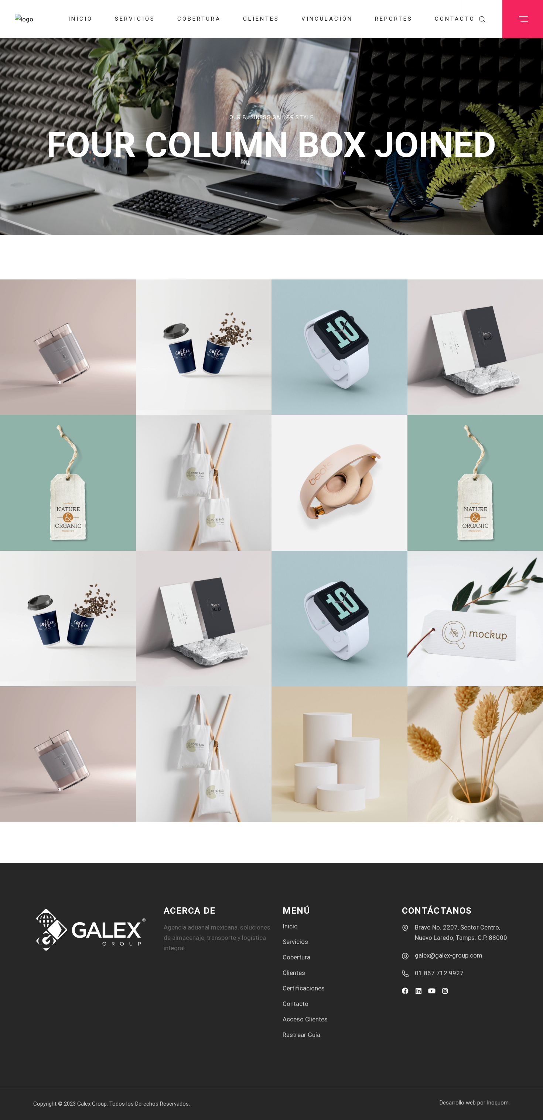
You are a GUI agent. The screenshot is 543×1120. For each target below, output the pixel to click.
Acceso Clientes (305, 1019)
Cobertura (296, 957)
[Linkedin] (418, 990)
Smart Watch (325, 660)
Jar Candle (48, 389)
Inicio (290, 926)
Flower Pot (456, 796)
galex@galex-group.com (448, 955)
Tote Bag (178, 525)
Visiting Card (461, 389)
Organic (40, 525)
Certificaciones (304, 988)
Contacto (295, 1003)
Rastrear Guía (301, 1034)
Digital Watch (327, 389)
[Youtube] (431, 990)
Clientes (294, 972)
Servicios (295, 941)
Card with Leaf (466, 660)
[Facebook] (405, 990)
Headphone (320, 525)
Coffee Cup (183, 389)
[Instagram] (445, 990)
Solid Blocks (324, 796)
